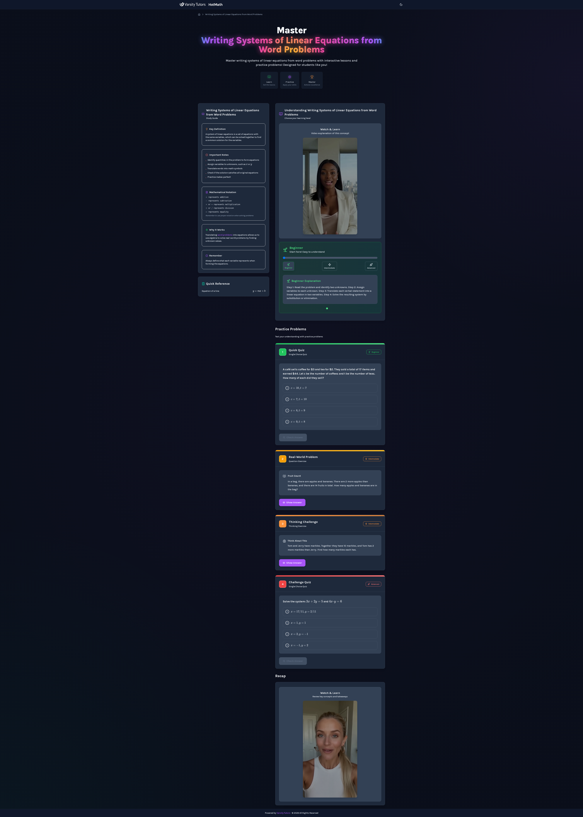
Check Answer (294, 437)
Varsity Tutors (283, 813)
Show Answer (294, 502)
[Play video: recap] (330, 749)
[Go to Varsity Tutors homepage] (193, 4)
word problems (225, 235)
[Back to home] (199, 14)
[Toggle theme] (401, 4)
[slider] (330, 258)
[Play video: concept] (330, 186)
